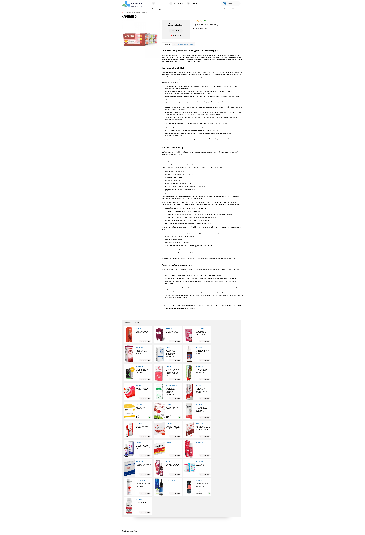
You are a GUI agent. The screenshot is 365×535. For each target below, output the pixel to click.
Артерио (168, 404)
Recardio (139, 328)
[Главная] (122, 12)
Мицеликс (139, 404)
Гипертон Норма (171, 385)
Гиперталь (139, 385)
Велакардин (200, 461)
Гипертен (199, 385)
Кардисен (169, 461)
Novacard (139, 499)
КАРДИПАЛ (199, 423)
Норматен (169, 347)
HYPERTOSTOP (201, 328)
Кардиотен (199, 442)
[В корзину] (149, 417)
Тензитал (139, 442)
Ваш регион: (231, 9)
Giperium (169, 328)
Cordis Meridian (141, 480)
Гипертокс (199, 347)
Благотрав (139, 366)
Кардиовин (199, 480)
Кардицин (139, 461)
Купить (137, 74)
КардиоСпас (200, 366)
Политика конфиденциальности (129, 531)
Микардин (169, 423)
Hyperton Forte (171, 480)
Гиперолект (139, 347)
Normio (168, 366)
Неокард (139, 423)
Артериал (199, 404)
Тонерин (169, 442)
